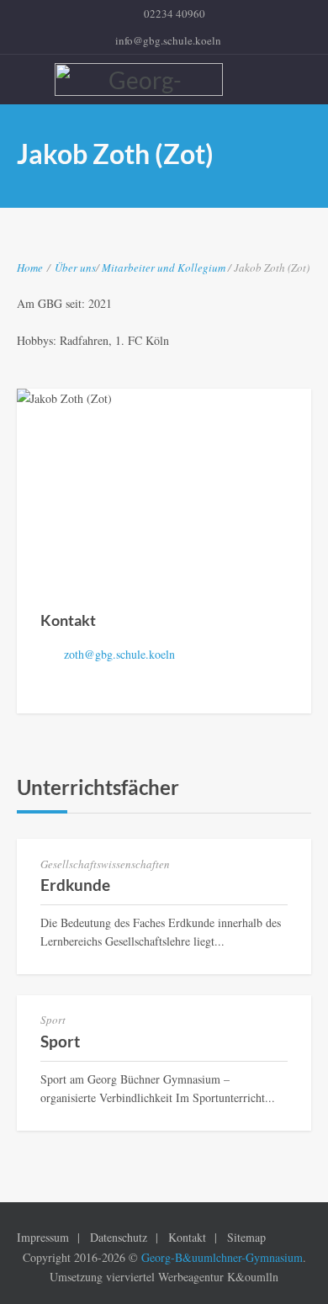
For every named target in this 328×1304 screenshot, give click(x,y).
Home (30, 267)
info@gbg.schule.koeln (168, 40)
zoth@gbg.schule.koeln (119, 654)
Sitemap (246, 1237)
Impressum (43, 1237)
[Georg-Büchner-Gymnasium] (166, 79)
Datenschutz (118, 1237)
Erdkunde (75, 884)
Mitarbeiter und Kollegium (165, 267)
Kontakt (187, 1237)
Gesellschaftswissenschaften (105, 864)
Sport (53, 1019)
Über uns (75, 267)
